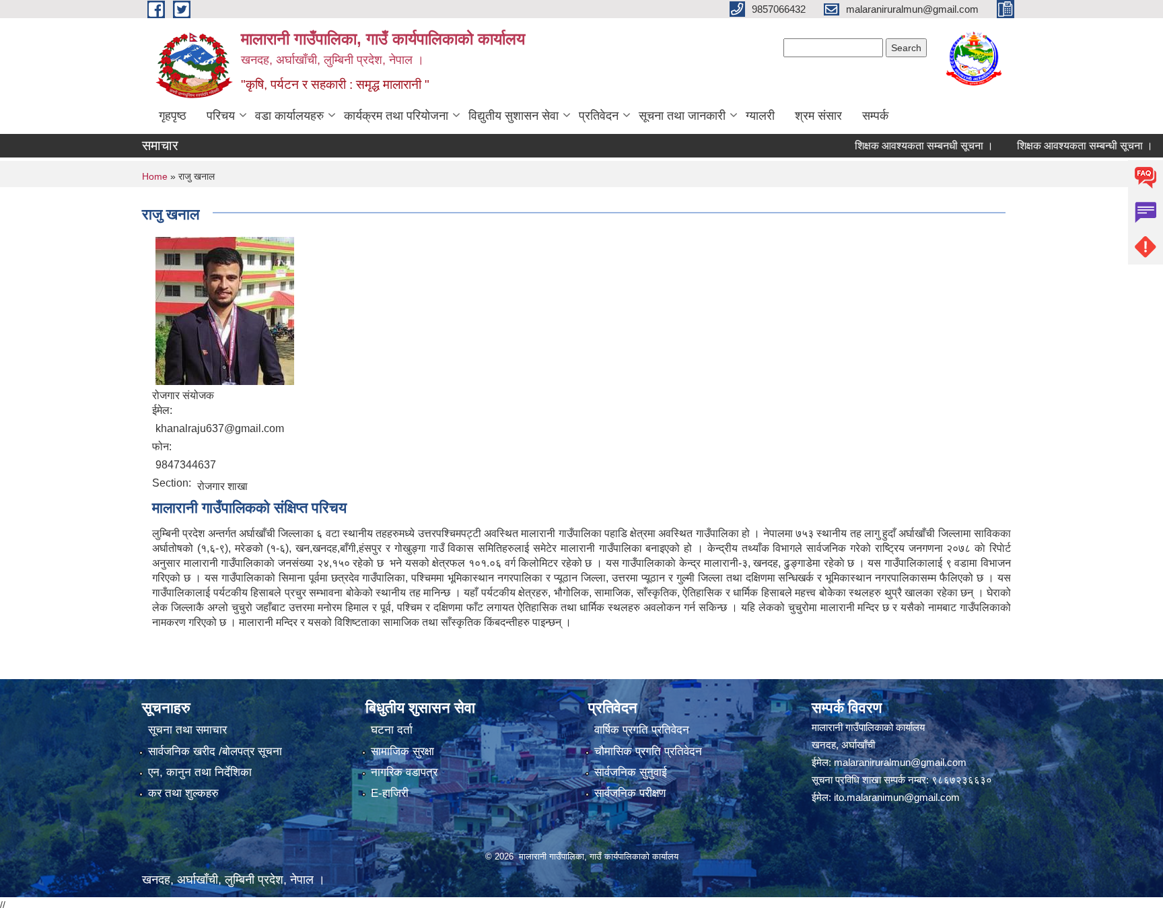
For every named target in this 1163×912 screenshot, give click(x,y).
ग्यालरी (760, 115)
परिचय (221, 115)
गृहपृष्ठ (172, 115)
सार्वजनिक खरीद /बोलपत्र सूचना (215, 751)
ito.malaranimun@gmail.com (897, 797)
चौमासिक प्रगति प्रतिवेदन (648, 751)
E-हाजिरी (390, 793)
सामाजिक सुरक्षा (402, 751)
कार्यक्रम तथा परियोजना (396, 115)
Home (155, 176)
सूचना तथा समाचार (187, 730)
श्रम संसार (818, 115)
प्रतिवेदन (599, 115)
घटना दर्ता (392, 730)
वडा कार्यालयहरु (289, 115)
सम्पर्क (875, 115)
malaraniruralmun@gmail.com (900, 762)
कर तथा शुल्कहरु (183, 793)
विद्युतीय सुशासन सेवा (513, 115)
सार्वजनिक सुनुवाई (630, 772)
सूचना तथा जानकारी (682, 115)
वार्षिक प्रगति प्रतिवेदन (641, 730)
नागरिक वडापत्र (404, 772)
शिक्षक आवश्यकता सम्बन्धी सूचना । (1064, 145)
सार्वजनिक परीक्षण (630, 793)
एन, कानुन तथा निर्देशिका (200, 772)
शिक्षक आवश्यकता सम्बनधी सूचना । (903, 145)
